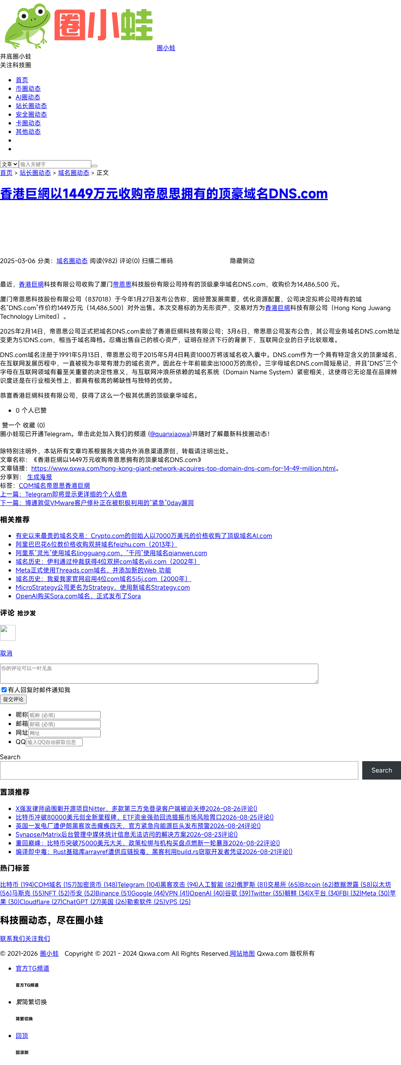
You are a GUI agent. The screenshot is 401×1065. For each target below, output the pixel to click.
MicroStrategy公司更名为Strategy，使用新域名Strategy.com (103, 587)
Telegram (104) (138, 884)
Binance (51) (113, 893)
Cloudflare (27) (41, 901)
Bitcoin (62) (317, 884)
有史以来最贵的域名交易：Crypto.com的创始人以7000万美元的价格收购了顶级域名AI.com (144, 535)
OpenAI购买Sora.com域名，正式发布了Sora (78, 596)
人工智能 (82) (217, 884)
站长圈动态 (31, 105)
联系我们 (12, 938)
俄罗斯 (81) (252, 884)
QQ (21, 741)
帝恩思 (122, 284)
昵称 (22, 714)
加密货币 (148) (97, 884)
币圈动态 (28, 88)
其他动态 (28, 131)
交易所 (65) (283, 884)
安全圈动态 (31, 114)
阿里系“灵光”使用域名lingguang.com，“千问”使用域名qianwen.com (111, 553)
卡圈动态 (28, 123)
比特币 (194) (17, 884)
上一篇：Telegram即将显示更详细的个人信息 (63, 494)
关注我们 (37, 938)
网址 (22, 732)
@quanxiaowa (170, 434)
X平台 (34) (324, 893)
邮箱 (22, 723)
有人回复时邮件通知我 (39, 690)
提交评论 (13, 699)
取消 (6, 653)
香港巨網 (31, 284)
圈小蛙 (166, 47)
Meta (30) (375, 893)
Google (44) (148, 893)
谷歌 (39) (238, 893)
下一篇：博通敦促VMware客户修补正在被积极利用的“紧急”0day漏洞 (97, 502)
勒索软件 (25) (146, 901)
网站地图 (242, 953)
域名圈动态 (73, 172)
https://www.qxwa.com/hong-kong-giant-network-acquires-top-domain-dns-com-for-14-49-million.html (183, 468)
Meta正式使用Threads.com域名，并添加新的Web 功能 (93, 570)
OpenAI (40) (207, 893)
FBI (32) (350, 893)
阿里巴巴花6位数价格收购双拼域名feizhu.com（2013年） (96, 544)
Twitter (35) (267, 893)
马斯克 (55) (28, 893)
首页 (22, 80)
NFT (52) (57, 893)
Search (10, 757)
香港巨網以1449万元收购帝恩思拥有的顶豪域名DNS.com (164, 193)
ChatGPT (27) (81, 901)
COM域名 (32, 485)
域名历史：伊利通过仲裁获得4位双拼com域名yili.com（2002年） (108, 561)
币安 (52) (83, 893)
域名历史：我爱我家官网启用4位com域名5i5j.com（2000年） (103, 578)
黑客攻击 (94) (179, 884)
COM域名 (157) (55, 884)
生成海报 (39, 477)
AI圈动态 (28, 97)
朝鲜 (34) (297, 893)
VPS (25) (178, 901)
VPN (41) (177, 893)
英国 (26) (114, 901)
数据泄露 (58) (353, 884)
